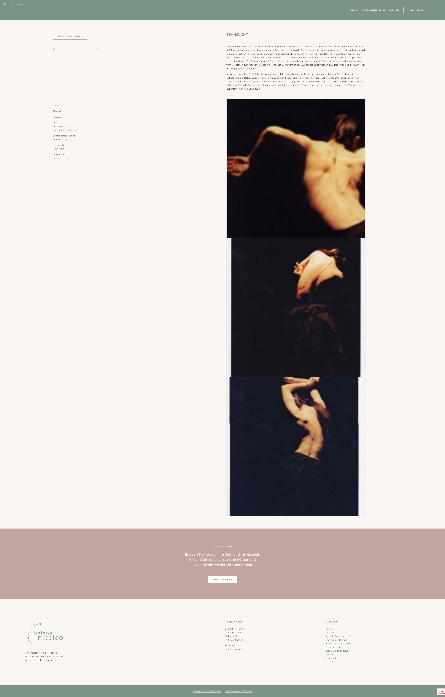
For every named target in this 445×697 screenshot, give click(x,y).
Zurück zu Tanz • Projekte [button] (70, 36)
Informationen (333, 647)
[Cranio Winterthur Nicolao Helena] (15, 10)
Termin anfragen (333, 658)
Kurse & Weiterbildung (374, 10)
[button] (432, 10)
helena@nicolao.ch (235, 649)
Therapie (353, 10)
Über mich (394, 10)
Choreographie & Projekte (238, 691)
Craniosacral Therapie (336, 640)
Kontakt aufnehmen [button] (222, 579)
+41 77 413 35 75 (233, 645)
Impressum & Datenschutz (207, 691)
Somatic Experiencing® (337, 636)
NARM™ (329, 632)
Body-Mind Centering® (337, 643)
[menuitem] (353, 10)
